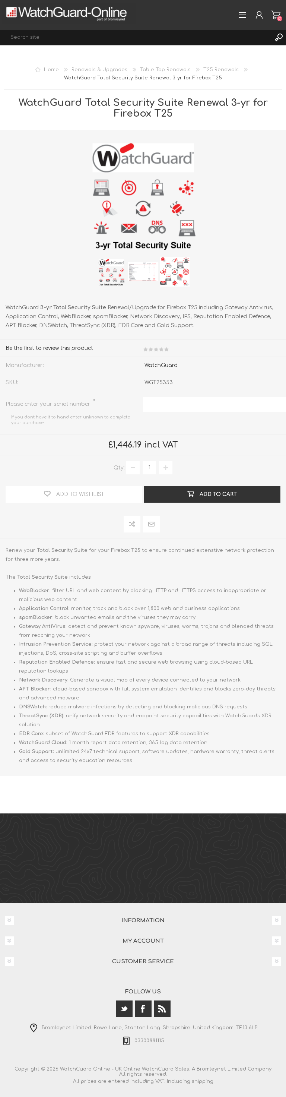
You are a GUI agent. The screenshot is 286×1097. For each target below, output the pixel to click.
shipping (202, 1081)
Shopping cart (275, 15)
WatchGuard (161, 365)
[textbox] (135, 37)
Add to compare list (132, 524)
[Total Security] (111, 272)
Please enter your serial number (49, 404)
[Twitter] (124, 1008)
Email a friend (151, 524)
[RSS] (162, 1008)
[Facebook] (143, 1008)
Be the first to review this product (49, 348)
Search (278, 37)
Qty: (119, 467)
